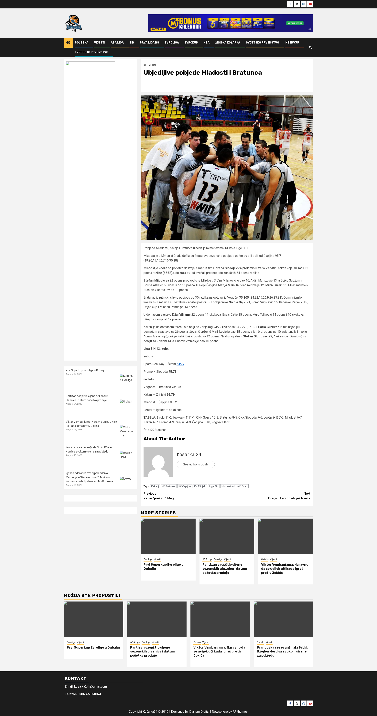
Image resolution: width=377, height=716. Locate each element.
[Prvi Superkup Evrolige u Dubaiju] (168, 536)
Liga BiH (214, 486)
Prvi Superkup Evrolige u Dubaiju (85, 370)
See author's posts (196, 464)
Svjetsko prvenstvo (262, 42)
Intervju (292, 42)
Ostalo (264, 559)
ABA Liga (117, 42)
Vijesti (99, 42)
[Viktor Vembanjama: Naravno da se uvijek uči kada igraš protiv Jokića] (285, 536)
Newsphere (220, 711)
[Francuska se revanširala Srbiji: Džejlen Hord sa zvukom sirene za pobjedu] (127, 458)
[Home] (68, 43)
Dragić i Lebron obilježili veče (289, 496)
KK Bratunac (169, 486)
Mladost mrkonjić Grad (234, 486)
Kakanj (155, 486)
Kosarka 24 (189, 454)
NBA (207, 42)
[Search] (310, 47)
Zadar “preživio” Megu (160, 496)
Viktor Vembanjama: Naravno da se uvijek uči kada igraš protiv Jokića (284, 569)
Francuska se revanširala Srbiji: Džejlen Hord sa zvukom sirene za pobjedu (282, 652)
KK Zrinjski (200, 486)
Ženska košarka (227, 42)
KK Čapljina (184, 486)
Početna (81, 42)
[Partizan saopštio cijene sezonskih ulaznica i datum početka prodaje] (226, 536)
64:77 (180, 364)
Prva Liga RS (149, 42)
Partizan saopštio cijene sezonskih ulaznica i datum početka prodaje (224, 569)
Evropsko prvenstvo (91, 52)
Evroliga (172, 42)
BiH (131, 42)
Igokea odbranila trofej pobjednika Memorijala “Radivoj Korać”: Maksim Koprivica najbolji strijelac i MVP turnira (89, 477)
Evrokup (191, 42)
